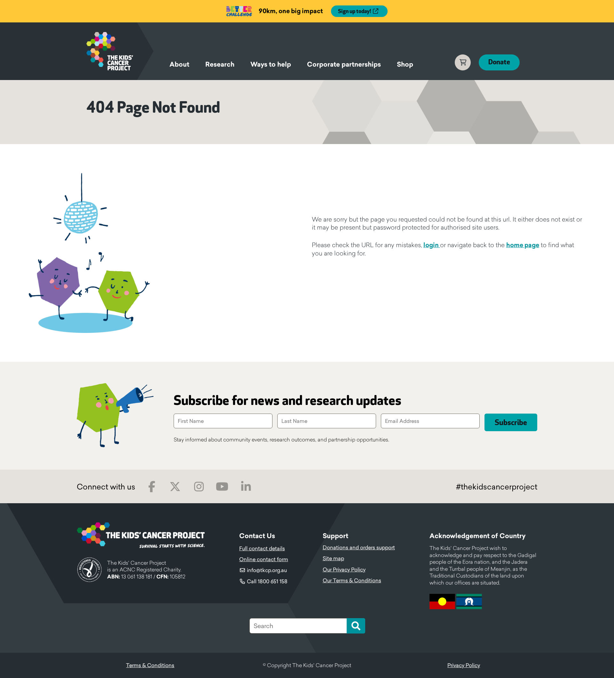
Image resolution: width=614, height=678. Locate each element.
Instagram (199, 487)
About (179, 64)
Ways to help (270, 64)
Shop (405, 64)
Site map (333, 558)
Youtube (222, 487)
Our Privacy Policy (344, 569)
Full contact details (262, 548)
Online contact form (263, 559)
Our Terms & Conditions (352, 580)
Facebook (152, 487)
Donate (499, 62)
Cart (463, 62)
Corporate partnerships (344, 64)
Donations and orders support (359, 547)
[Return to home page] (120, 51)
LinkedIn (246, 487)
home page (522, 244)
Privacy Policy (463, 665)
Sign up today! (354, 11)
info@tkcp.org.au (267, 570)
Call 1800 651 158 (267, 581)
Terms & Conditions (150, 665)
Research (219, 64)
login (431, 244)
